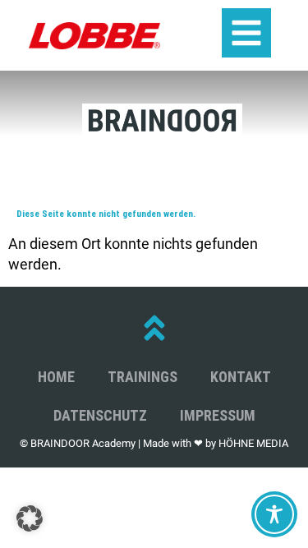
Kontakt (240, 376)
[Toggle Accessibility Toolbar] (274, 514)
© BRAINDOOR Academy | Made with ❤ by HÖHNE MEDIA (154, 443)
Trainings (142, 376)
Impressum (217, 415)
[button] (29, 518)
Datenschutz (100, 415)
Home (56, 376)
